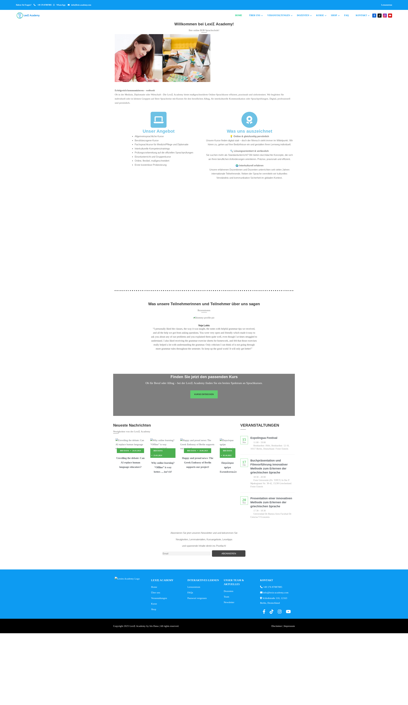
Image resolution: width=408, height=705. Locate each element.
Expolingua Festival (263, 437)
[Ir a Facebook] (374, 16)
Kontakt (361, 15)
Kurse (320, 15)
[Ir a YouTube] (390, 16)
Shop (334, 15)
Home (238, 15)
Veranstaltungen (278, 15)
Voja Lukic (204, 325)
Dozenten (303, 15)
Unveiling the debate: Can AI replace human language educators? (130, 462)
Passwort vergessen (197, 598)
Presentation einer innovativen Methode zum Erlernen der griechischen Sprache (271, 502)
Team (226, 596)
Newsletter (229, 602)
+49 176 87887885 (44, 5)
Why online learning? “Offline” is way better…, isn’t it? (163, 467)
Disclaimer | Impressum (283, 626)
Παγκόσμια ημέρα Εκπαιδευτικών (228, 467)
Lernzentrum (386, 5)
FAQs (190, 592)
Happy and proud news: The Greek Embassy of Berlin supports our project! (197, 462)
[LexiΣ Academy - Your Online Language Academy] (28, 15)
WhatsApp (61, 5)
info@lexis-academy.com (81, 5)
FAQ (346, 15)
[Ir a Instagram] (385, 16)
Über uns (254, 15)
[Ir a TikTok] (380, 16)
